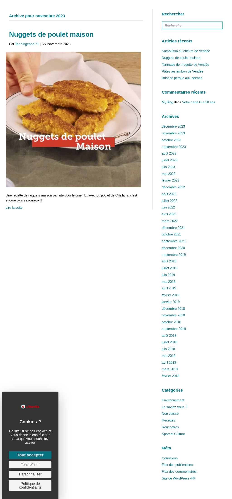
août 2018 (169, 335)
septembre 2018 (174, 329)
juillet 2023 (169, 160)
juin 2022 (168, 207)
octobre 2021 (171, 234)
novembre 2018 (173, 315)
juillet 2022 (169, 201)
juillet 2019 (169, 268)
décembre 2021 (173, 228)
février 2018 (170, 376)
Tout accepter (30, 455)
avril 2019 (169, 288)
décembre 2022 (173, 187)
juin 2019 (168, 275)
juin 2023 (168, 167)
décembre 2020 (173, 248)
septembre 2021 (174, 241)
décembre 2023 (173, 126)
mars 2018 (170, 369)
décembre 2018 (173, 308)
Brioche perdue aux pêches (182, 78)
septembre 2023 (174, 147)
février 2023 (170, 180)
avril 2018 (169, 362)
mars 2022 (170, 221)
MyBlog (167, 102)
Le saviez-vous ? (174, 407)
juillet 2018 (169, 342)
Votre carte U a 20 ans (198, 102)
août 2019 (169, 261)
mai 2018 (168, 356)
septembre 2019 (174, 255)
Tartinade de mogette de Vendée (185, 64)
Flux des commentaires (179, 471)
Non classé (170, 413)
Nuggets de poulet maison (51, 34)
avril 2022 (169, 214)
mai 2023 (168, 174)
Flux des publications (177, 465)
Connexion (170, 458)
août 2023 (169, 153)
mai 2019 (168, 281)
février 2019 (170, 295)
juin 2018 (168, 349)
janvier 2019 (171, 302)
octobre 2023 (171, 140)
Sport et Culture (173, 434)
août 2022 (169, 194)
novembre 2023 (173, 133)
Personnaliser (30, 474)
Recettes (168, 420)
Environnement (173, 400)
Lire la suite (14, 207)
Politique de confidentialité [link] (30, 485)
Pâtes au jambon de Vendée (182, 71)
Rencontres (170, 427)
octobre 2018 (171, 322)
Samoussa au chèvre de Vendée (186, 51)
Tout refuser (30, 465)
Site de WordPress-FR (178, 478)
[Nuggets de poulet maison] (73, 119)
